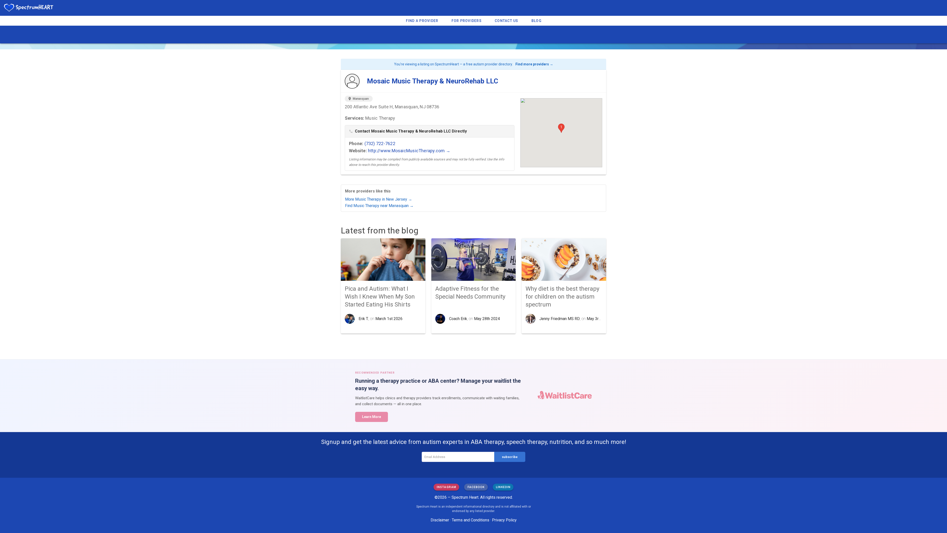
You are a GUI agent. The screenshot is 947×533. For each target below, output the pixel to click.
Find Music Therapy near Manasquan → (379, 205)
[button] (561, 128)
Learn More (371, 417)
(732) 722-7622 (379, 143)
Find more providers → (534, 64)
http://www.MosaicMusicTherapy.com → (409, 150)
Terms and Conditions (470, 520)
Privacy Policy (504, 520)
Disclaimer (440, 520)
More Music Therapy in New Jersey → (378, 199)
